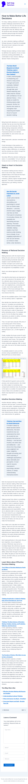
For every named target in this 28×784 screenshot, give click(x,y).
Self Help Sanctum (10, 4)
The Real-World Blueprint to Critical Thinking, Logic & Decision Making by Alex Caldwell (13, 70)
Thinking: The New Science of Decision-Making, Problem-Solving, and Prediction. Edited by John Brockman (13, 624)
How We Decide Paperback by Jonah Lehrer (13, 194)
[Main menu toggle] (25, 4)
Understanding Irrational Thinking (12, 696)
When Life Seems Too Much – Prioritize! (14, 698)
